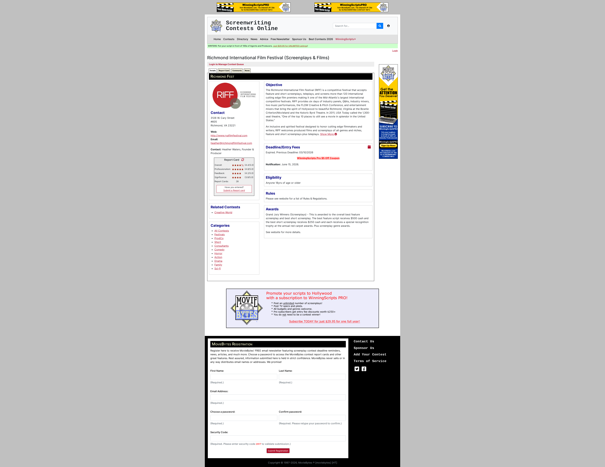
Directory (242, 39)
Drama (218, 260)
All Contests (221, 230)
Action (218, 257)
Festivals (219, 234)
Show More (327, 134)
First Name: (217, 370)
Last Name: (285, 370)
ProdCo (219, 238)
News (254, 39)
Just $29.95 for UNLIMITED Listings (290, 46)
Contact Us (364, 341)
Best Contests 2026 (321, 39)
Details (213, 70)
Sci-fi (217, 268)
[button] (388, 26)
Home (217, 39)
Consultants (221, 245)
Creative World (223, 212)
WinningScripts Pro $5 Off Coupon (318, 158)
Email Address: (219, 391)
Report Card (224, 70)
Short (217, 242)
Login (395, 50)
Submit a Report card (234, 190)
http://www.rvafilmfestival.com (229, 135)
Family (218, 264)
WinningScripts (345, 39)
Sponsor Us (299, 39)
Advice (264, 39)
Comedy (219, 249)
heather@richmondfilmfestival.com (231, 143)
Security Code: (219, 432)
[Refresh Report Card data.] (242, 159)
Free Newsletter (280, 39)
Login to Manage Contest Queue (226, 64)
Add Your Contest (370, 354)
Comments (237, 70)
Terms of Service (370, 361)
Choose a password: (222, 411)
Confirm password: (290, 411)
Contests (228, 39)
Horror (218, 253)
